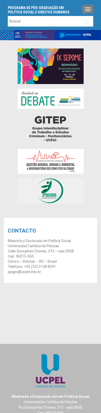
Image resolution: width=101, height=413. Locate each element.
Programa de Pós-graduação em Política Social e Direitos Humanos (38, 10)
